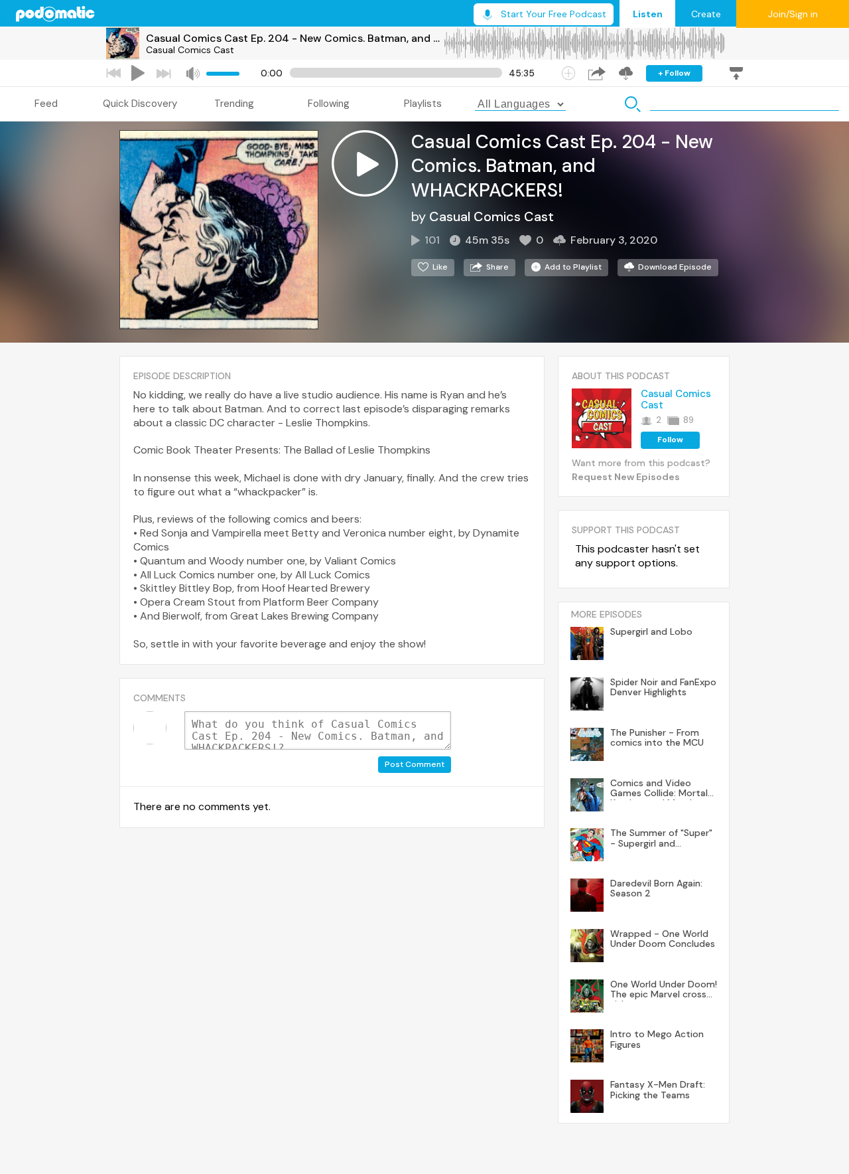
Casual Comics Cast (190, 50)
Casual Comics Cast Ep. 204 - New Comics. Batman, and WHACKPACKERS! (294, 38)
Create (706, 14)
